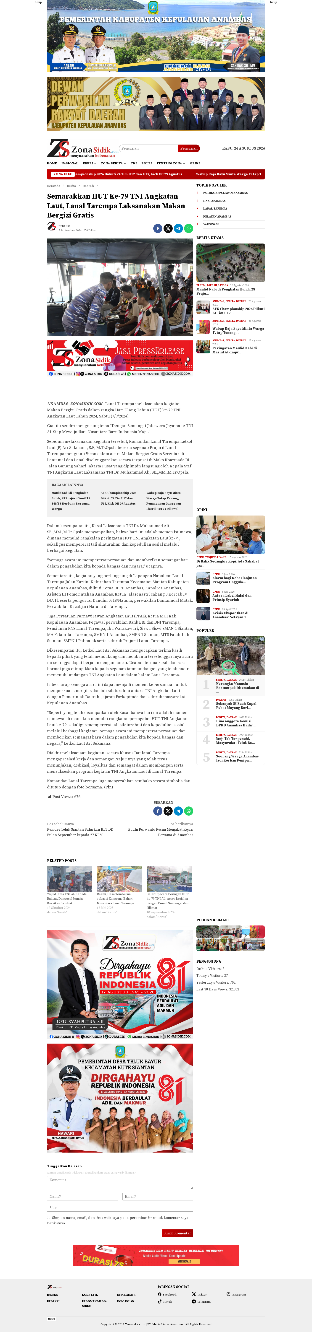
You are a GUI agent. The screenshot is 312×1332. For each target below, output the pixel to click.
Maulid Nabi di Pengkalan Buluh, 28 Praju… (225, 292)
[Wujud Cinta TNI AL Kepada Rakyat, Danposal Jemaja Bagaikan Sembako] (69, 879)
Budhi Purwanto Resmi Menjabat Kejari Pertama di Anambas (160, 829)
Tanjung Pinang (215, 557)
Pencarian (189, 148)
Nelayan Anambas (217, 216)
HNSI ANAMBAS (214, 201)
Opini (200, 557)
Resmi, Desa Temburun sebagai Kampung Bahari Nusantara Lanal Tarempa (115, 898)
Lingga (223, 285)
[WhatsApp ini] (188, 228)
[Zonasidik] (83, 148)
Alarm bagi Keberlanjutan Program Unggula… (234, 580)
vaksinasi (211, 224)
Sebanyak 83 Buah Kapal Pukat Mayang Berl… (236, 706)
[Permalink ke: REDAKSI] (54, 228)
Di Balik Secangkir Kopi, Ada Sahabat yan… (227, 564)
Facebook (170, 1294)
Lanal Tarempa (215, 208)
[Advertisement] (24, 68)
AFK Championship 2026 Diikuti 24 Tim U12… (238, 311)
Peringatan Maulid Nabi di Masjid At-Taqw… (234, 350)
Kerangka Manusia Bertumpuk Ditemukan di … (237, 688)
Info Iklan (125, 1301)
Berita (201, 285)
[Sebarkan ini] (157, 228)
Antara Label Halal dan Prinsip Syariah (231, 598)
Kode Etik (90, 1295)
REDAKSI (53, 1301)
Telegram (204, 1301)
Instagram (239, 1294)
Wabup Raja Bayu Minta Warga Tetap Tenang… (238, 331)
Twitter (202, 1294)
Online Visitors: (209, 969)
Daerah (212, 285)
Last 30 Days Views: (212, 989)
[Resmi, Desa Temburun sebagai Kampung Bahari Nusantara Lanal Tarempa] (119, 879)
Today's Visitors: (210, 975)
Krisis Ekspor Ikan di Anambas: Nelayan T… (230, 615)
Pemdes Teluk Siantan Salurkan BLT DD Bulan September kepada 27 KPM (80, 829)
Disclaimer (126, 1295)
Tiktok (167, 1301)
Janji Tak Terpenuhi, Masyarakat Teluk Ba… (235, 741)
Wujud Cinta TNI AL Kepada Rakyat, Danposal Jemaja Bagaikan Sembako (67, 898)
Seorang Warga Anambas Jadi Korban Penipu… (237, 758)
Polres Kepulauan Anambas (225, 193)
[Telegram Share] (178, 228)
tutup (38, 2)
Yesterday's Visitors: (213, 982)
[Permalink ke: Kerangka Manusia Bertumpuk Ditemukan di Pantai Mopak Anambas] (230, 655)
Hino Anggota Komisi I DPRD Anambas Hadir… (236, 723)
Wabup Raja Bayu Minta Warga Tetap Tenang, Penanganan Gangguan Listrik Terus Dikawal (186, 174)
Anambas (218, 301)
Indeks (52, 1295)
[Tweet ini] (168, 228)
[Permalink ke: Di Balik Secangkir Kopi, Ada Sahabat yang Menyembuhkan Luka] (230, 535)
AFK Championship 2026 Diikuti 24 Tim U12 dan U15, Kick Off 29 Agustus (118, 498)
